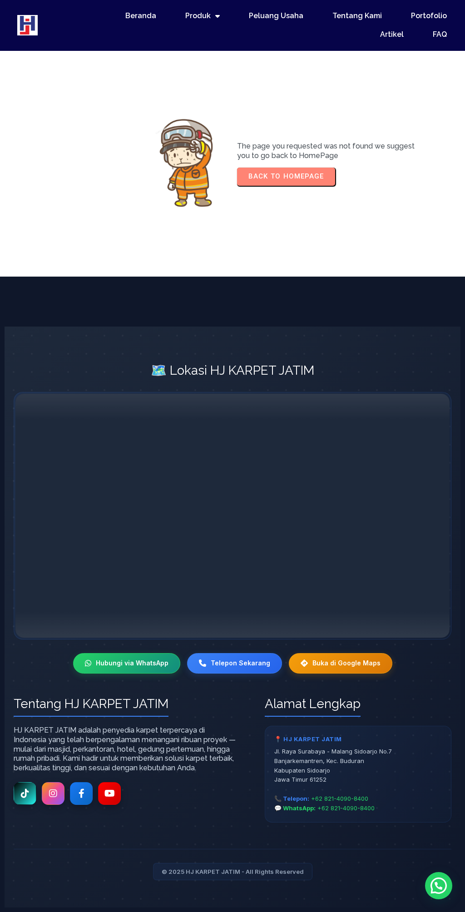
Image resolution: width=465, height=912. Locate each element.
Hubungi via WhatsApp (132, 663)
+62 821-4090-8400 (339, 798)
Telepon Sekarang (240, 663)
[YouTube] (109, 793)
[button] (438, 885)
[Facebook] (81, 793)
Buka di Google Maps (346, 663)
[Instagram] (53, 793)
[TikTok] (25, 793)
